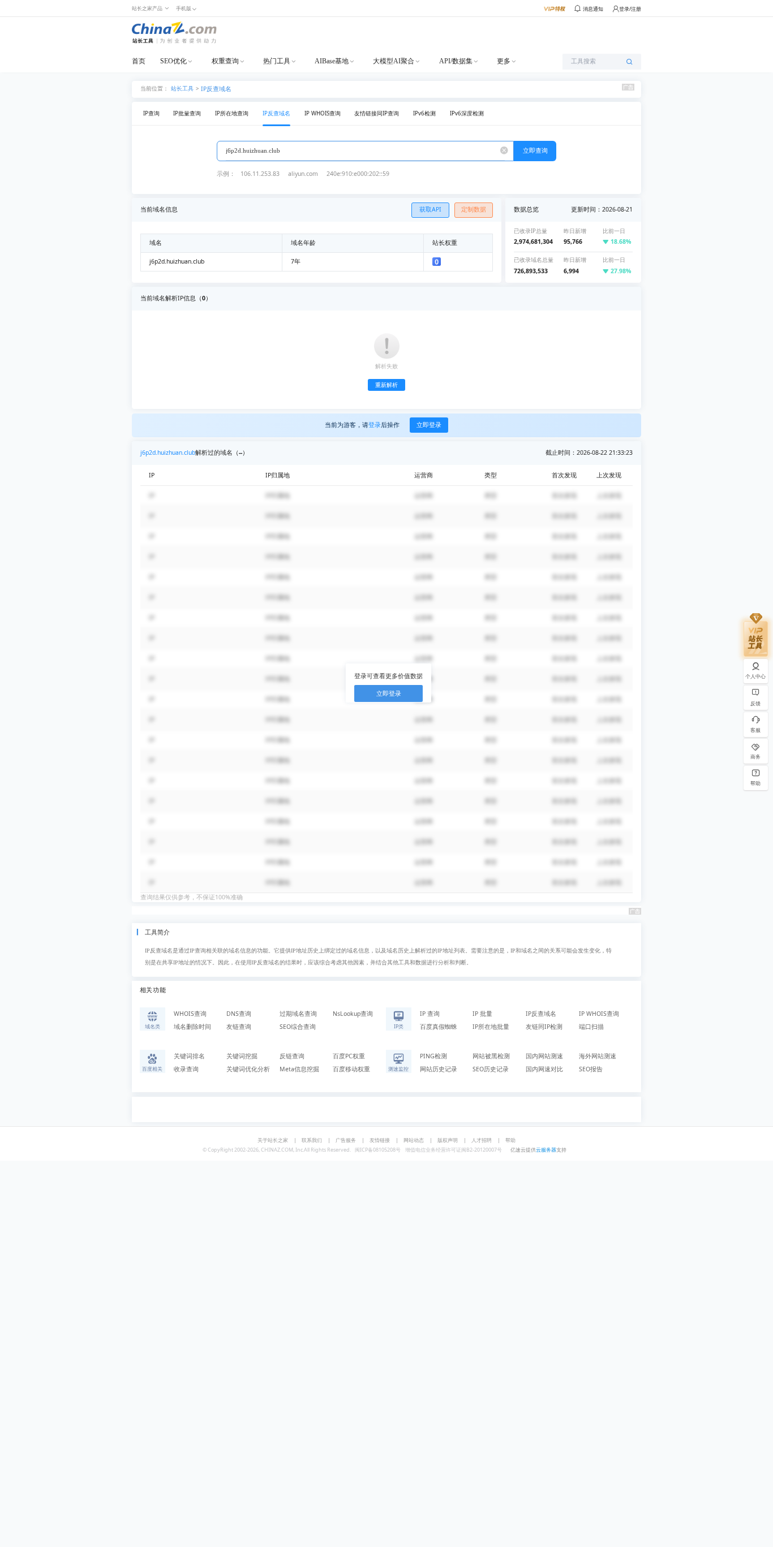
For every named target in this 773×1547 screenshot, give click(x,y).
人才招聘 (481, 1140)
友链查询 (238, 1027)
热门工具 (276, 61)
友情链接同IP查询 (376, 113)
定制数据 (473, 209)
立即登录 (428, 425)
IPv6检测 (424, 113)
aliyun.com (303, 174)
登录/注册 (630, 8)
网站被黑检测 (491, 1056)
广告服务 (346, 1140)
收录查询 (186, 1069)
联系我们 (312, 1140)
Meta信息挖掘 (299, 1069)
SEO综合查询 (298, 1027)
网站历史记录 (438, 1069)
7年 (295, 261)
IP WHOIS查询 (322, 113)
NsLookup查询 (353, 1014)
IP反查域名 (216, 89)
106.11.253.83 (260, 174)
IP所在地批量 (491, 1027)
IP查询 (151, 113)
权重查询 (225, 61)
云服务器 (546, 1149)
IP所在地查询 (231, 113)
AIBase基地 (332, 61)
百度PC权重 (349, 1056)
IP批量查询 (187, 113)
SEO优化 (173, 61)
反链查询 (292, 1056)
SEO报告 (591, 1069)
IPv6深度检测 (467, 113)
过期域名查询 (298, 1014)
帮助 (510, 1140)
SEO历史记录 (491, 1069)
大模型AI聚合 (393, 61)
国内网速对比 (544, 1069)
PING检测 (433, 1056)
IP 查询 (430, 1014)
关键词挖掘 (241, 1056)
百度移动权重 (351, 1069)
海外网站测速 (597, 1056)
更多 (503, 61)
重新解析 (386, 385)
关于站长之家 (272, 1140)
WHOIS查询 (190, 1014)
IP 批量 (482, 1014)
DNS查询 (238, 1014)
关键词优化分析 (248, 1069)
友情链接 (380, 1140)
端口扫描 (591, 1027)
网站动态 (413, 1140)
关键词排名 (189, 1056)
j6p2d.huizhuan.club (167, 452)
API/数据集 (456, 61)
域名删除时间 (192, 1027)
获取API (430, 209)
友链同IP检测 (544, 1027)
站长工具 (182, 88)
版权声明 (447, 1140)
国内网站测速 (544, 1056)
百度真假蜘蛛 (438, 1027)
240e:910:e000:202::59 (358, 174)
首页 (138, 61)
